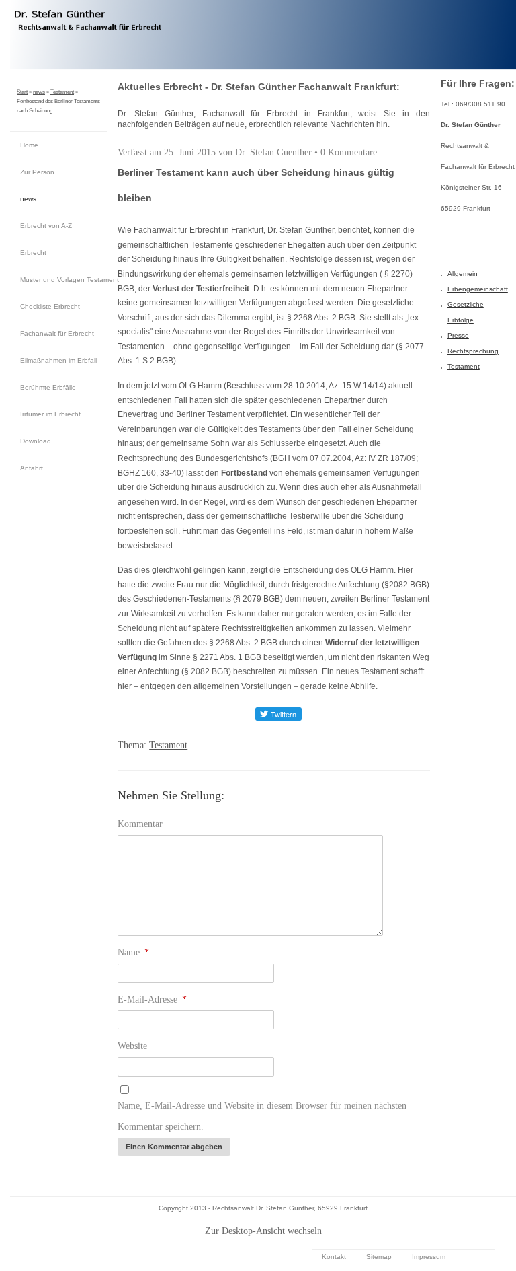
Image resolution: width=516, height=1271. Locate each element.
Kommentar (140, 824)
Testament (62, 92)
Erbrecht (33, 252)
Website (132, 1046)
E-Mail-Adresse (152, 999)
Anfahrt (31, 468)
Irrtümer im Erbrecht (50, 414)
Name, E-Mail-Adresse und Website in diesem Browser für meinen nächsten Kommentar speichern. (262, 1116)
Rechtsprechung (473, 351)
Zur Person (37, 172)
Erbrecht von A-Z (46, 225)
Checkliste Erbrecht (50, 306)
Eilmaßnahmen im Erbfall (58, 360)
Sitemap (379, 1256)
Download (35, 441)
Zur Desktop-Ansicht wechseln (263, 1231)
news (39, 92)
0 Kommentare (348, 152)
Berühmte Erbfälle (48, 387)
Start (22, 92)
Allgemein (462, 273)
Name (133, 952)
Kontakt (334, 1256)
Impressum (428, 1256)
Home (29, 145)
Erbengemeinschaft (477, 289)
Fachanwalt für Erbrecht (57, 333)
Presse (458, 335)
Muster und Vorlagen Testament (63, 279)
